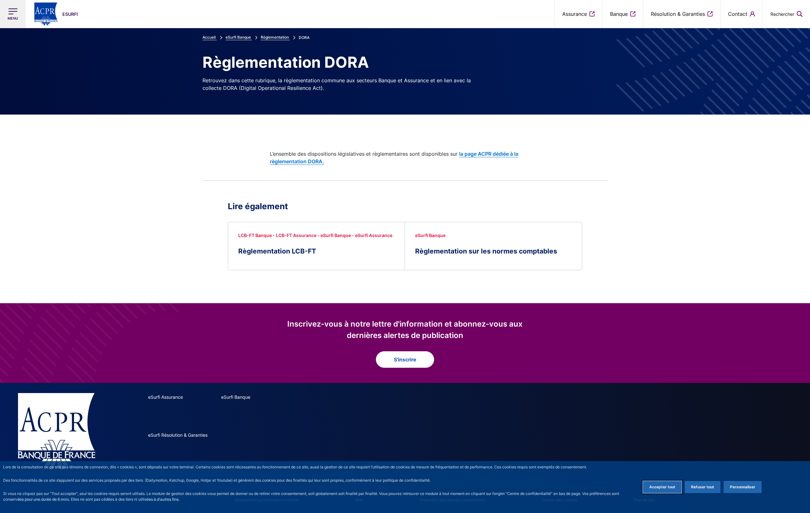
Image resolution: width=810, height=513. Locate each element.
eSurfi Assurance (165, 397)
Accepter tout (662, 487)
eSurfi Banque (235, 397)
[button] (786, 14)
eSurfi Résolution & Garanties (178, 435)
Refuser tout (702, 487)
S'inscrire (405, 359)
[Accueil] (56, 431)
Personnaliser (742, 487)
